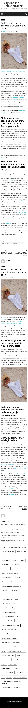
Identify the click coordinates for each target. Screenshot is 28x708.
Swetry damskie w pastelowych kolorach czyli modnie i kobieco (7, 252)
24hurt (3, 547)
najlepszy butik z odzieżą (20, 468)
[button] (26, 14)
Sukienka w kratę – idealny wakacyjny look (10, 529)
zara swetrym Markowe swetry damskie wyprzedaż (11, 682)
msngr (3, 651)
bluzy (15, 99)
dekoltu (19, 201)
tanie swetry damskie (21, 672)
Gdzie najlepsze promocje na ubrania (9, 243)
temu (11, 464)
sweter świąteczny (6, 668)
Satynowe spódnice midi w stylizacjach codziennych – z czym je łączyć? (13, 541)
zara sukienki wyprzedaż (20, 677)
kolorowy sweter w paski (8, 616)
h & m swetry (14, 590)
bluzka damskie (6, 560)
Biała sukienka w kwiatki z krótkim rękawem (22, 508)
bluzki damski (15, 564)
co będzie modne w (5, 241)
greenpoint (5, 590)
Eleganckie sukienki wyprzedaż (9, 582)
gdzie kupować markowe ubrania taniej (11, 586)
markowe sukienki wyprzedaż (9, 629)
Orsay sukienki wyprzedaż (8, 655)
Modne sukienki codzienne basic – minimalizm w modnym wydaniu (21, 253)
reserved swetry (6, 659)
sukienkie (10, 488)
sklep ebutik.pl (16, 659)
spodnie (3, 319)
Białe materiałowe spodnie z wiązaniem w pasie (12, 71)
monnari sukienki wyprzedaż (9, 646)
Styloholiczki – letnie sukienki (14, 4)
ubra (3, 677)
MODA (8, 73)
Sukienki (2, 266)
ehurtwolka (17, 577)
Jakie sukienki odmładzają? (8, 608)
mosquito (21, 646)
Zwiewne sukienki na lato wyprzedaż (11, 687)
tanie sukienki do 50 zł (7, 672)
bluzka (17, 556)
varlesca (9, 677)
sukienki (4, 664)
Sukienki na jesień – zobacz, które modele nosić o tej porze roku (13, 525)
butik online (4, 464)
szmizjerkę (6, 459)
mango (18, 616)
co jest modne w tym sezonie (17, 241)
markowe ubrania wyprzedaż (9, 638)
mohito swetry (16, 642)
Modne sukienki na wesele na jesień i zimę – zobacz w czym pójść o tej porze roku (13, 536)
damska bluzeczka (6, 577)
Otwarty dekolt (22, 212)
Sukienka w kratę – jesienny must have (10, 532)
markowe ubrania (6, 633)
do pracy (12, 180)
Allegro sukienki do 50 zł (8, 551)
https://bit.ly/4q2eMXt (18, 97)
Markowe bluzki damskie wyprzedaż (10, 625)
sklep (2, 157)
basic (12, 229)
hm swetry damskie (6, 595)
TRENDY (2, 19)
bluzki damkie (20, 473)
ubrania (5, 485)
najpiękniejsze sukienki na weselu (16, 651)
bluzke (14, 560)
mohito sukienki (6, 642)
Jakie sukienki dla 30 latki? (8, 603)
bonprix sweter (5, 569)
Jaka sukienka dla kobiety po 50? (10, 599)
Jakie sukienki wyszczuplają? (9, 612)
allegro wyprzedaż (21, 551)
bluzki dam (21, 560)
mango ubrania (20, 620)
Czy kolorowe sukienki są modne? (10, 573)
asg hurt (11, 556)
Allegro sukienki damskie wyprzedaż (17, 547)
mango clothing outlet (7, 620)
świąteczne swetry (6, 691)
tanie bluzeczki (17, 668)
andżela (4, 556)
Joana (3, 31)
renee (18, 655)
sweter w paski (12, 664)
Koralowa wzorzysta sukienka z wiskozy (6, 507)
